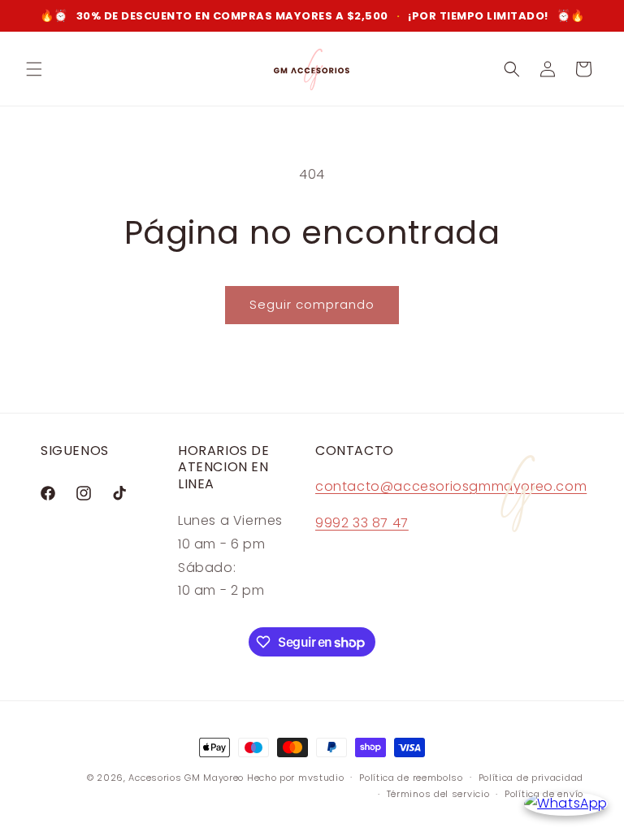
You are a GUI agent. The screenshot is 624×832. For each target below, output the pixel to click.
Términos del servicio (438, 793)
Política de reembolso (411, 777)
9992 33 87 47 (362, 523)
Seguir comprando (312, 304)
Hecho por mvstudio (295, 777)
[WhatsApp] (566, 804)
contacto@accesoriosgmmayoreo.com (451, 486)
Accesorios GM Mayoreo (186, 777)
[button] (34, 69)
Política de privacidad (531, 777)
